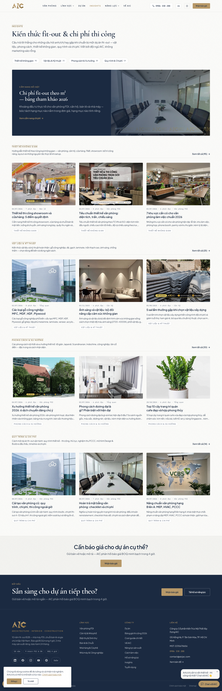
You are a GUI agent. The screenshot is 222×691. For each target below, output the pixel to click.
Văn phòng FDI (87, 628)
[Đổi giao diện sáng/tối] (187, 6)
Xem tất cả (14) (200, 443)
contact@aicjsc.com (180, 656)
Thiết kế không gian (25, 60)
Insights (95, 6)
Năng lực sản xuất (133, 647)
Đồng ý (14, 681)
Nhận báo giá (201, 6)
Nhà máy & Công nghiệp (91, 652)
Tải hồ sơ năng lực (197, 592)
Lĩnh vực (66, 6)
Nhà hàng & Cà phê (89, 647)
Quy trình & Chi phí (115, 60)
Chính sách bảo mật (177, 686)
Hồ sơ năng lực (132, 657)
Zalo (56, 660)
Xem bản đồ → (177, 661)
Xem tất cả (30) (199, 347)
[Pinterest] (46, 660)
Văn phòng (50, 6)
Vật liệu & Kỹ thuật (54, 60)
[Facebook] (23, 660)
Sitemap (192, 686)
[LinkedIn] (15, 660)
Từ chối (31, 681)
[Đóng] (217, 672)
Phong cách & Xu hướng (84, 60)
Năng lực (111, 6)
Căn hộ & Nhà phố (88, 633)
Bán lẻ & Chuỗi (87, 643)
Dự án (82, 6)
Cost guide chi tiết (133, 638)
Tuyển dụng (130, 667)
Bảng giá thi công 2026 (136, 633)
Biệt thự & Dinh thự (88, 638)
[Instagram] (31, 660)
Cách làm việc (131, 652)
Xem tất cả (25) (199, 250)
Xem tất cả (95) (199, 153)
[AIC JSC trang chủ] (18, 6)
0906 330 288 (163, 6)
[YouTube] (38, 660)
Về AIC (127, 6)
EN (178, 5)
